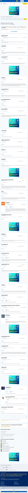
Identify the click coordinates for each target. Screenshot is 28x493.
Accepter (14, 491)
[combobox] (1, 3)
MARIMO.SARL (3, 367)
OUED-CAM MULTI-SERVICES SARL (7, 407)
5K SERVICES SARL (4, 35)
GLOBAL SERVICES (4, 295)
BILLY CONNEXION (4, 109)
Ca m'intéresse (14, 31)
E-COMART (7, 202)
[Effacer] (10, 3)
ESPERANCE (3, 234)
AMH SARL (3, 77)
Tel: (20, 79)
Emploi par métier (2, 483)
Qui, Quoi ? (4, 3)
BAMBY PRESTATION (4, 89)
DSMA (2, 191)
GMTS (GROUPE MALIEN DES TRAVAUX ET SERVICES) (10, 305)
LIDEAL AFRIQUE (4, 357)
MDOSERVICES (8, 387)
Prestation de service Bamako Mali (6, 426)
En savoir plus (3, 488)
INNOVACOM (7, 315)
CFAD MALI (3, 149)
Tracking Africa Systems (4, 431)
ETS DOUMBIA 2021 (4, 244)
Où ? (14, 3)
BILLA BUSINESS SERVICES (5, 99)
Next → (26, 416)
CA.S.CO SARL (3, 130)
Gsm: (25, 37)
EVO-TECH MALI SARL (5, 253)
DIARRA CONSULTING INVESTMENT (7, 179)
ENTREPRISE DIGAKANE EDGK (6, 214)
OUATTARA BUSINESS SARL (10, 396)
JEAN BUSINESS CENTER (5, 336)
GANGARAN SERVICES (5, 264)
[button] (25, 1)
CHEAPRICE (3, 159)
